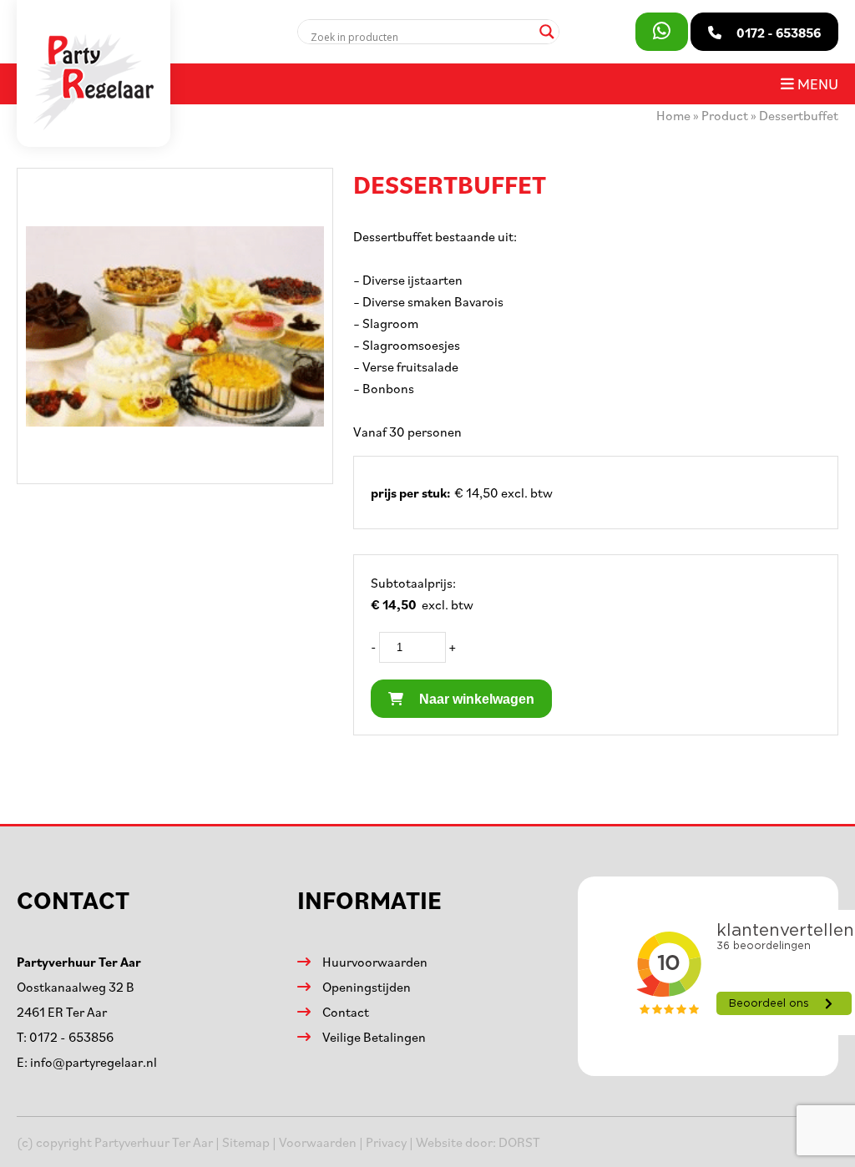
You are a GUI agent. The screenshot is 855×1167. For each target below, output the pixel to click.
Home (673, 115)
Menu (816, 83)
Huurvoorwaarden (375, 961)
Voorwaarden (318, 1142)
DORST (519, 1142)
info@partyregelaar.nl (93, 1061)
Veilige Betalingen (374, 1036)
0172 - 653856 (71, 1036)
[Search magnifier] (547, 31)
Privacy (386, 1142)
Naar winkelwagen (475, 699)
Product (724, 115)
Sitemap (246, 1142)
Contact (345, 1011)
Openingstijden (366, 986)
